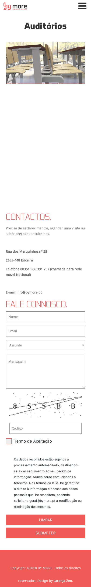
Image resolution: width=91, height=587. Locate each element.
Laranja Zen (63, 580)
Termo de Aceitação (48, 474)
